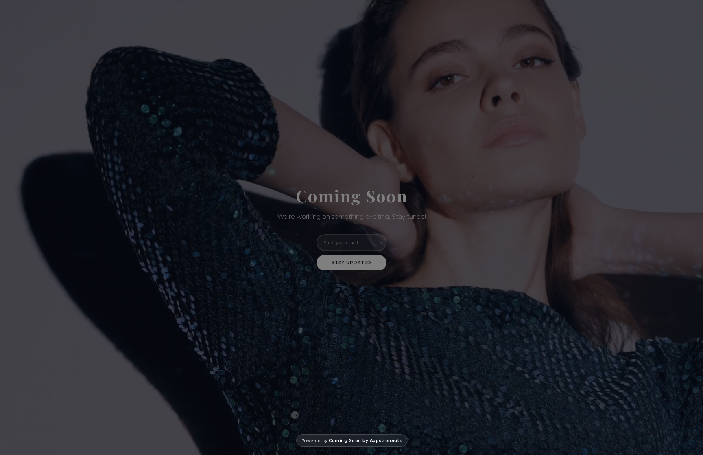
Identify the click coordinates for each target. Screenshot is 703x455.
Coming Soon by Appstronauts (365, 440)
